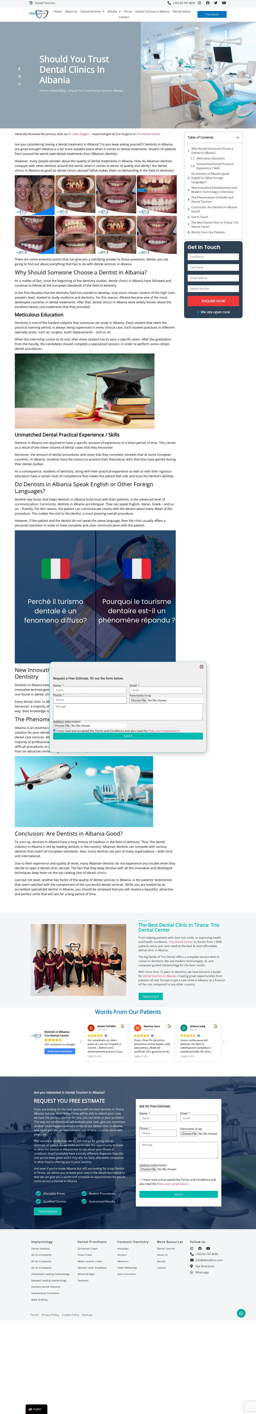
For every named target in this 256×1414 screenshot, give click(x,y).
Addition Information (67, 721)
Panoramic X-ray (140, 695)
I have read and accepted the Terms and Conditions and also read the (118, 731)
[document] (128, 707)
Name (57, 685)
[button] (201, 666)
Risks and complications (164, 731)
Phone (57, 695)
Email (133, 685)
